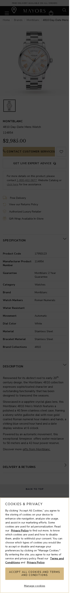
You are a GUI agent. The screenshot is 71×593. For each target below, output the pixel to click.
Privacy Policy (20, 530)
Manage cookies (34, 586)
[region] (34, 545)
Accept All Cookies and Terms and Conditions (34, 573)
